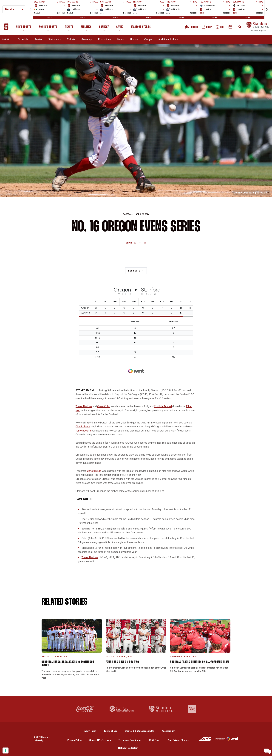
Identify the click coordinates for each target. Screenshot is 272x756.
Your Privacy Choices (178, 740)
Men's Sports (23, 26)
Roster (38, 39)
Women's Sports (48, 26)
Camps (148, 39)
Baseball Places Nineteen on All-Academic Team (199, 662)
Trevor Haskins (84, 406)
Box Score (134, 270)
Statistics (53, 39)
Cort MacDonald (163, 406)
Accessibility (168, 731)
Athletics (86, 26)
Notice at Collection (128, 748)
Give (220, 28)
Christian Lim (94, 470)
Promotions (104, 39)
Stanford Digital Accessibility (142, 731)
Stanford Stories (141, 27)
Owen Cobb (103, 406)
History (134, 39)
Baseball (128, 214)
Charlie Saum (83, 426)
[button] (266, 9)
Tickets (69, 26)
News (120, 39)
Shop (206, 28)
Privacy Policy (91, 731)
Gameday (104, 26)
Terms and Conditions (129, 740)
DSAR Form (154, 740)
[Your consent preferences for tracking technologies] (5, 750)
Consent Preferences (100, 740)
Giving (119, 26)
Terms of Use (110, 731)
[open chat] (267, 751)
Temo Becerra (83, 430)
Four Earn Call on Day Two (122, 662)
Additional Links (167, 39)
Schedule (23, 39)
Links (49, 17)
